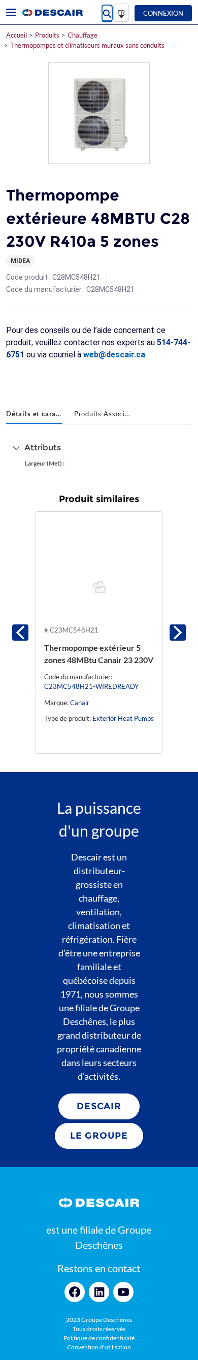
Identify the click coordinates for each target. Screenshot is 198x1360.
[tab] (34, 414)
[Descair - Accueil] (52, 12)
